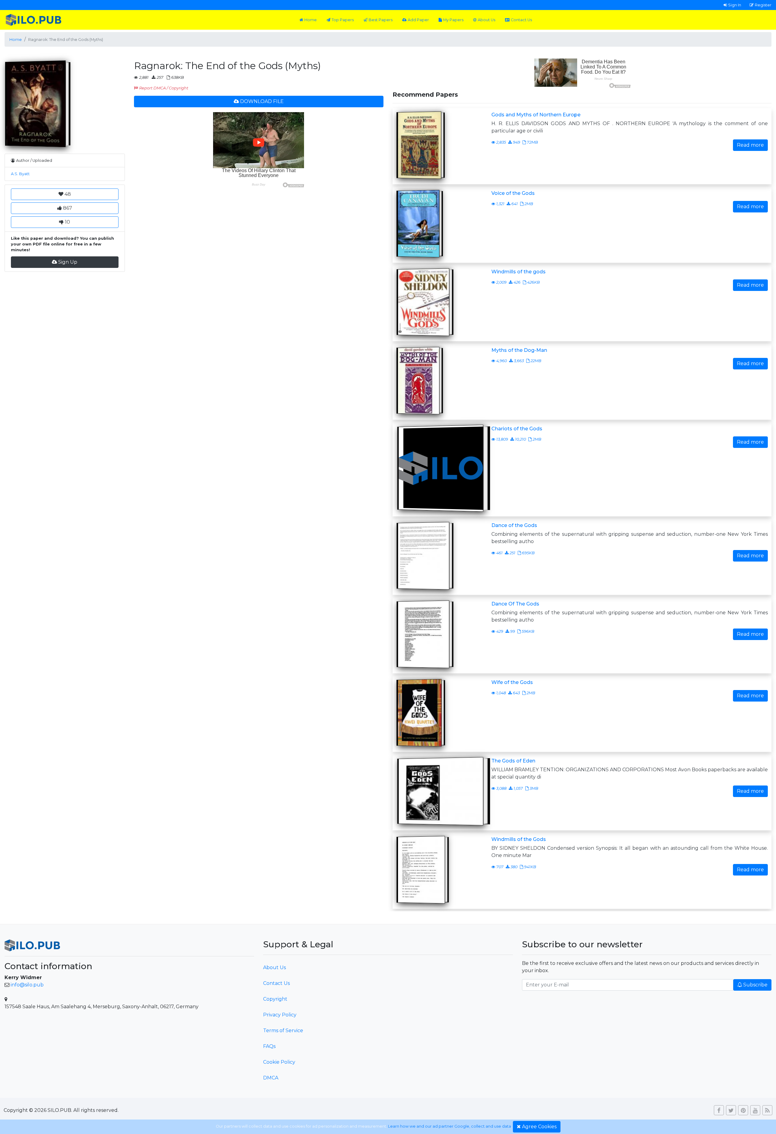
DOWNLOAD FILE (262, 101)
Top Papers (343, 20)
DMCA (270, 1078)
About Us (486, 20)
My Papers (453, 20)
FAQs (269, 1046)
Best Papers (381, 20)
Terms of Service (283, 1030)
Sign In (734, 4)
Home (310, 20)
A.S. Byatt (20, 174)
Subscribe (755, 985)
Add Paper (418, 20)
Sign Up (67, 262)
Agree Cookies (539, 1126)
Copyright (275, 999)
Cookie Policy (279, 1062)
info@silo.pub (27, 985)
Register (763, 4)
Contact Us (521, 20)
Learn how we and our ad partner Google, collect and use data (449, 1126)
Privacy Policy (279, 1015)
